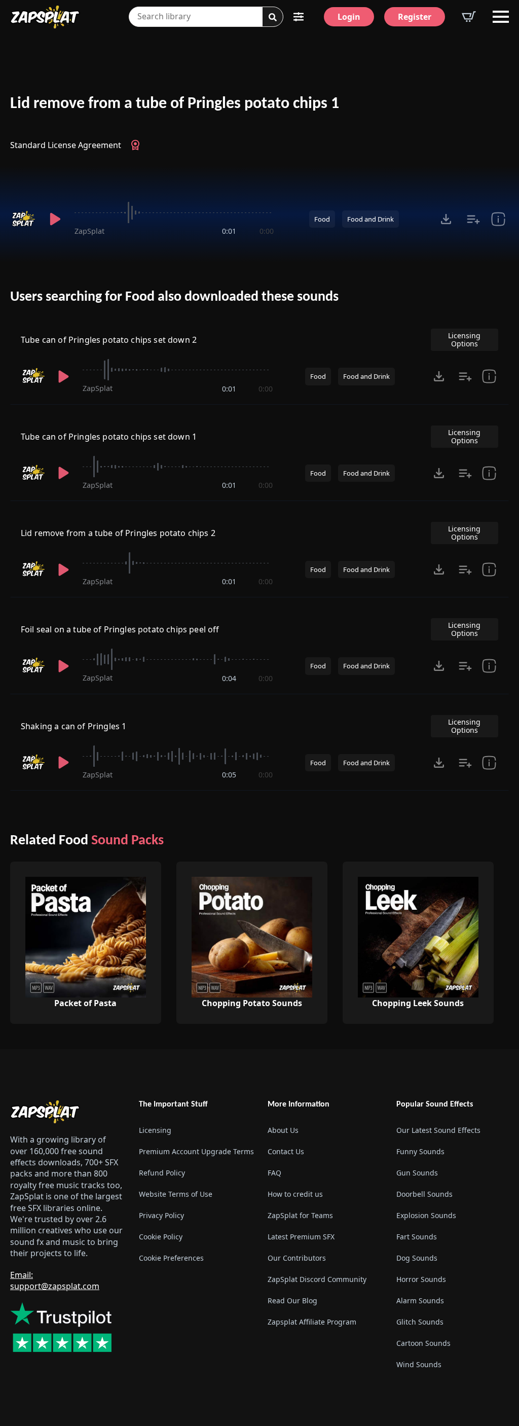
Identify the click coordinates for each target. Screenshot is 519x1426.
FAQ (274, 1173)
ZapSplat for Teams (300, 1215)
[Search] (273, 17)
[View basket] (469, 16)
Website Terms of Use (175, 1194)
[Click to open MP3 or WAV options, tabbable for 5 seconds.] (446, 219)
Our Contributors (297, 1258)
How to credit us (295, 1194)
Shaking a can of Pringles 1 (73, 726)
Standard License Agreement (65, 145)
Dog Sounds (416, 1258)
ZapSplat (89, 231)
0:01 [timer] (229, 231)
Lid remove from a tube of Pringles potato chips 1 (174, 104)
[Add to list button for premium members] (473, 219)
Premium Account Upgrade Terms (195, 1151)
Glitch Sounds (419, 1322)
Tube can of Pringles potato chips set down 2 (109, 339)
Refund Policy (162, 1173)
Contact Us (286, 1151)
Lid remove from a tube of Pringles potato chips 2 (118, 533)
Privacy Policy (161, 1215)
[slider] (174, 212)
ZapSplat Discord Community (317, 1279)
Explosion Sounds (426, 1215)
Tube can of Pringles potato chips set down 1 (109, 436)
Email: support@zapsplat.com (54, 1280)
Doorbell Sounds (424, 1194)
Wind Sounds (418, 1364)
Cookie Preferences (171, 1258)
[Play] (55, 219)
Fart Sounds (416, 1236)
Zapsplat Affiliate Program (312, 1322)
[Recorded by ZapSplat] (23, 219)
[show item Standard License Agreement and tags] (498, 219)
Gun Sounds (417, 1173)
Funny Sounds (420, 1151)
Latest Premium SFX (301, 1236)
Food (322, 219)
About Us (283, 1130)
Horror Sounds (421, 1279)
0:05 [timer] (229, 774)
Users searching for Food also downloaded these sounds (174, 297)
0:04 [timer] (229, 678)
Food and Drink (370, 219)
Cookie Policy (160, 1236)
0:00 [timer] (267, 231)
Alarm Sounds (420, 1300)
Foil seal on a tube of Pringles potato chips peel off (120, 629)
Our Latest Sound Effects (438, 1130)
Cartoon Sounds (423, 1343)
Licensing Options (464, 339)
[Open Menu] (501, 17)
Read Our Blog (292, 1300)
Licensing (155, 1130)
